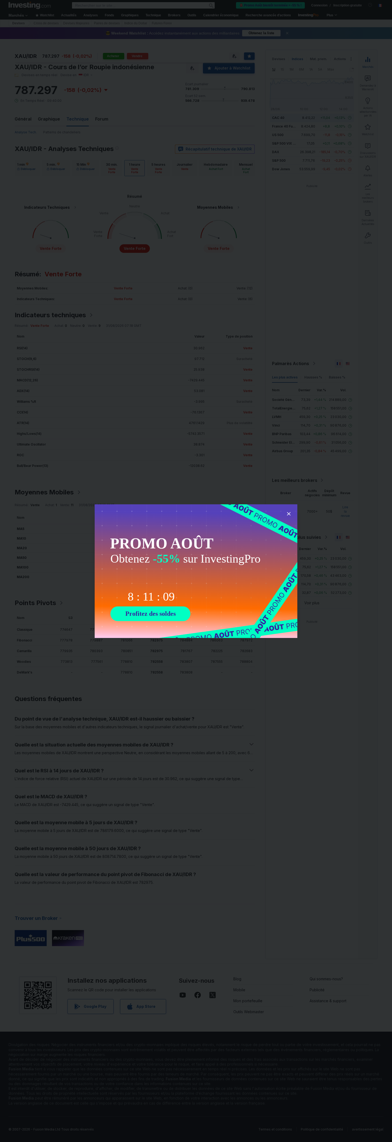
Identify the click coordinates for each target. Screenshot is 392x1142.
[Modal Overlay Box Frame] (196, 571)
